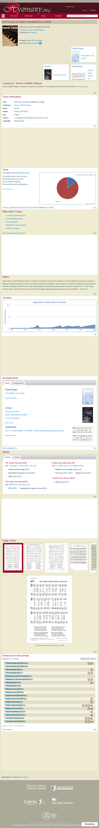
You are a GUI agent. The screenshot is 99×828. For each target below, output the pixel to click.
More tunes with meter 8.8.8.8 (14, 233)
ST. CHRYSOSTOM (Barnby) (16, 216)
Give (72, 825)
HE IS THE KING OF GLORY (16, 415)
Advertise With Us (46, 825)
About (14, 825)
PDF (32, 40)
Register (93, 10)
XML (19, 476)
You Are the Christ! (59, 75)
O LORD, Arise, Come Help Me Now (69, 466)
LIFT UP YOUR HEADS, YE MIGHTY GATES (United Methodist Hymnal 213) (34, 431)
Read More (84, 289)
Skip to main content (7, 1)
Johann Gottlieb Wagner (22, 105)
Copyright (20, 825)
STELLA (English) (12, 222)
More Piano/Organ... (11, 398)
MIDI (29, 43)
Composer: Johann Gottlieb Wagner (31, 30)
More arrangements (10, 448)
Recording (35, 43)
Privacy (27, 825)
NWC (32, 473)
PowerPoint (77, 66)
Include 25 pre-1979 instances (13, 726)
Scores (8, 457)
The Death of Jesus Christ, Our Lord (16, 173)
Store (44, 16)
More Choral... (9, 423)
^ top (94, 93)
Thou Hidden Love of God (14, 393)
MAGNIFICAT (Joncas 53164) (16, 225)
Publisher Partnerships (62, 825)
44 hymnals (32, 33)
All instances (7, 730)
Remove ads (70, 7)
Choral (47, 66)
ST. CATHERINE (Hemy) (14, 219)
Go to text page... (7, 189)
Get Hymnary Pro (81, 825)
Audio (17, 457)
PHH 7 (81, 286)
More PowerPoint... (11, 435)
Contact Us (35, 825)
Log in (84, 10)
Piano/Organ (77, 48)
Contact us (25, 777)
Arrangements (18, 383)
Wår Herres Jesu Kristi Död (19, 485)
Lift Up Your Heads (12, 418)
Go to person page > (81, 86)
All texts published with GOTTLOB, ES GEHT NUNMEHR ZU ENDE (28, 208)
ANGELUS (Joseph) (13, 228)
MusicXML (39, 40)
